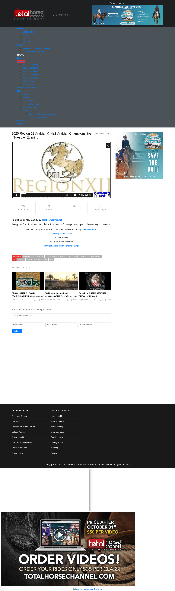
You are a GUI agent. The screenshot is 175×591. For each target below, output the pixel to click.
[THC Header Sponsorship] (127, 15)
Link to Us (16, 421)
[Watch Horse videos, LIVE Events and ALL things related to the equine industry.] (29, 15)
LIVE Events (72, 256)
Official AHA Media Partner (23, 426)
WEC (51, 260)
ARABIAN (26, 256)
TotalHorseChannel (52, 220)
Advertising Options (20, 437)
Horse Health (56, 416)
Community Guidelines (22, 442)
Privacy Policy (18, 453)
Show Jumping (57, 432)
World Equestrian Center (61, 233)
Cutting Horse (57, 442)
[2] (139, 155)
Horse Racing (57, 426)
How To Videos (57, 421)
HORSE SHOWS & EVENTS (55, 256)
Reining (54, 453)
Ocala (29, 260)
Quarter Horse (57, 437)
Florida (21, 260)
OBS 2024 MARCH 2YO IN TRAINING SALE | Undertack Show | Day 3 (27, 296)
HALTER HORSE (37, 256)
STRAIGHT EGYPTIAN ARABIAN (90, 256)
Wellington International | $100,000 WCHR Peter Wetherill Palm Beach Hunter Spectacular (60, 296)
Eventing (54, 447)
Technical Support (19, 416)
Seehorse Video (90, 229)
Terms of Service (19, 447)
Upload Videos (18, 432)
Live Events (106, 464)
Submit (17, 331)
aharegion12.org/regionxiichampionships (61, 246)
